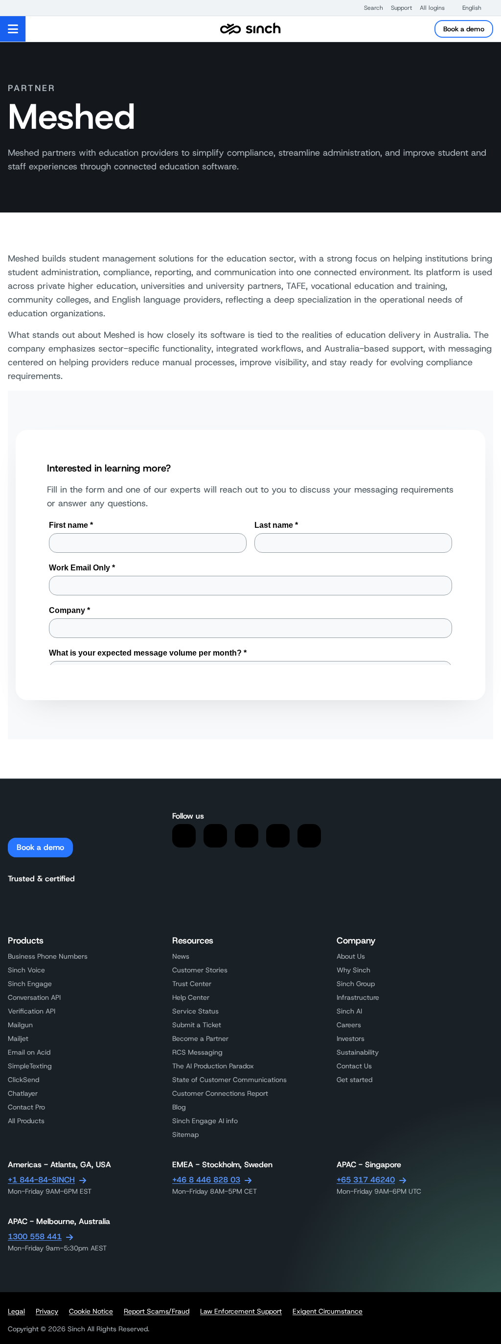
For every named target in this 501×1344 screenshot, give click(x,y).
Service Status (195, 1011)
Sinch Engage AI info (205, 1120)
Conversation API (34, 997)
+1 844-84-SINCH (41, 1180)
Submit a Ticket (196, 1024)
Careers (349, 1024)
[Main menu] (13, 29)
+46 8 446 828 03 (206, 1180)
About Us (351, 956)
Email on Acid (29, 1052)
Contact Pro (26, 1107)
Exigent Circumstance (328, 1311)
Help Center (190, 997)
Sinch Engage (30, 983)
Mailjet (18, 1038)
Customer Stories (200, 970)
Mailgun (20, 1024)
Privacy (47, 1311)
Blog (179, 1107)
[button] (368, 8)
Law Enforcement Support (241, 1311)
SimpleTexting (30, 1065)
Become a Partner (200, 1038)
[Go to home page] (250, 29)
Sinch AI (349, 1011)
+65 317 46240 (366, 1180)
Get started (354, 1079)
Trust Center (191, 983)
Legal (16, 1311)
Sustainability (358, 1052)
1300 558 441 (35, 1236)
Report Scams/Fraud (156, 1311)
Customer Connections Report (220, 1093)
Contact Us (354, 1065)
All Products (26, 1120)
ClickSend (23, 1079)
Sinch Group (356, 983)
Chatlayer (23, 1093)
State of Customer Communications (229, 1079)
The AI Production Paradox (213, 1065)
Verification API (31, 1011)
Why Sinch (353, 970)
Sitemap (185, 1134)
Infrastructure (358, 997)
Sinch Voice (26, 970)
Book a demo (463, 28)
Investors (350, 1038)
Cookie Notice (91, 1311)
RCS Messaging (197, 1052)
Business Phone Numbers (48, 956)
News (180, 956)
